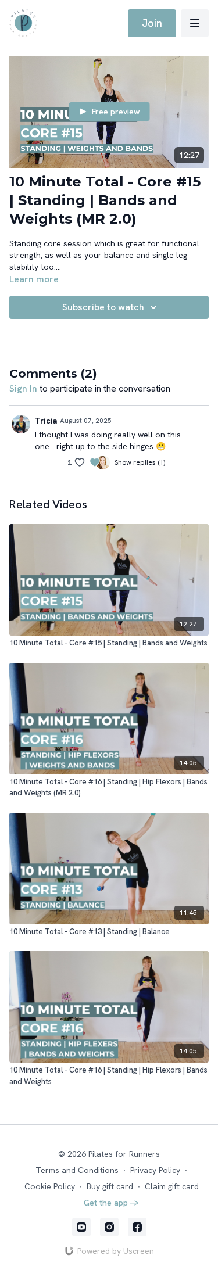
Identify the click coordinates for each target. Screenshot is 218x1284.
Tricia (46, 420)
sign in (23, 388)
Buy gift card (110, 1186)
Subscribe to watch (103, 307)
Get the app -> (112, 1202)
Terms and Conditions (77, 1170)
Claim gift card (172, 1186)
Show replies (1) (140, 462)
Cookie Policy (49, 1186)
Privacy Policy (155, 1170)
